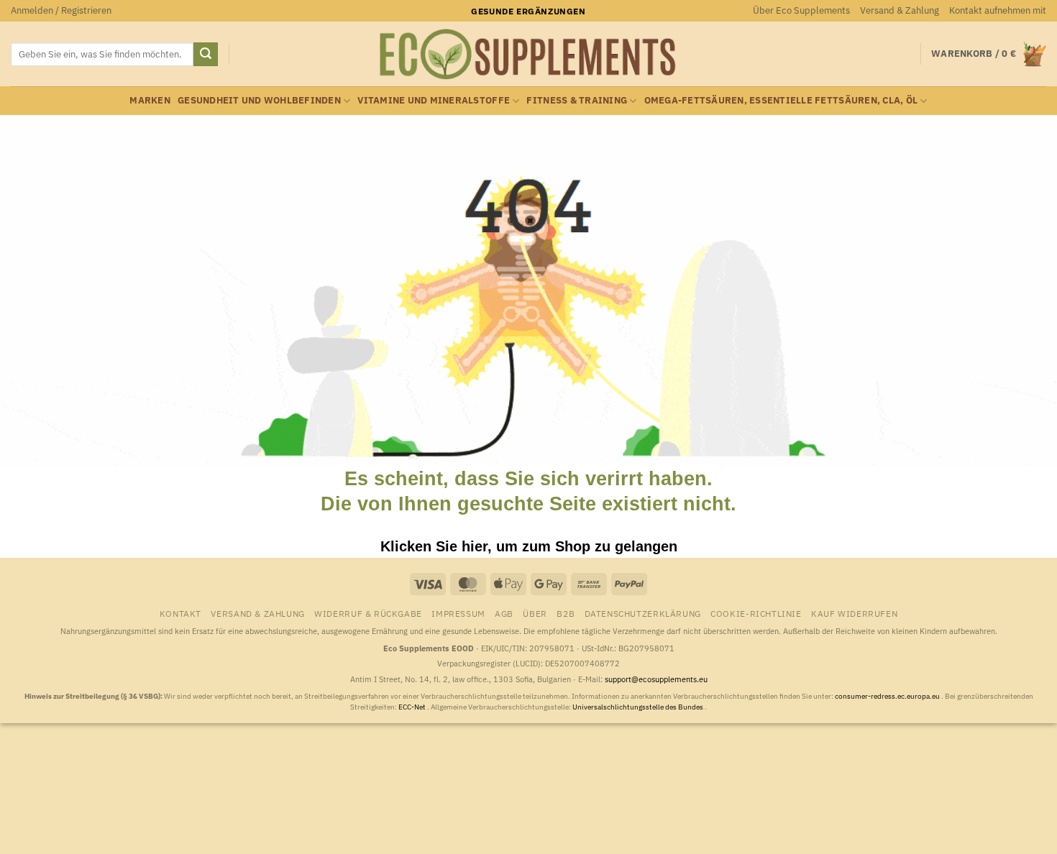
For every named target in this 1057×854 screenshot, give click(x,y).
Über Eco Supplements (801, 10)
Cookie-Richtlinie (755, 613)
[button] (61, 11)
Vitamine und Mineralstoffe (433, 100)
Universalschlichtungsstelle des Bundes (638, 707)
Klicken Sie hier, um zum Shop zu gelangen (528, 546)
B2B (566, 613)
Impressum (458, 613)
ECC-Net (412, 707)
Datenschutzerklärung (643, 613)
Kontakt (180, 613)
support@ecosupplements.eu (656, 679)
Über (534, 613)
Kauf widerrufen (854, 613)
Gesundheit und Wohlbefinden (259, 100)
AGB (504, 613)
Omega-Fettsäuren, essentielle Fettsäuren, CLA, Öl (781, 100)
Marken (149, 100)
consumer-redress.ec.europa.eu (888, 696)
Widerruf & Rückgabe (368, 613)
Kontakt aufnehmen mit (997, 10)
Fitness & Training (576, 100)
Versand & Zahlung (899, 10)
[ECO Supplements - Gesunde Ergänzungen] (529, 54)
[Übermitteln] (205, 54)
